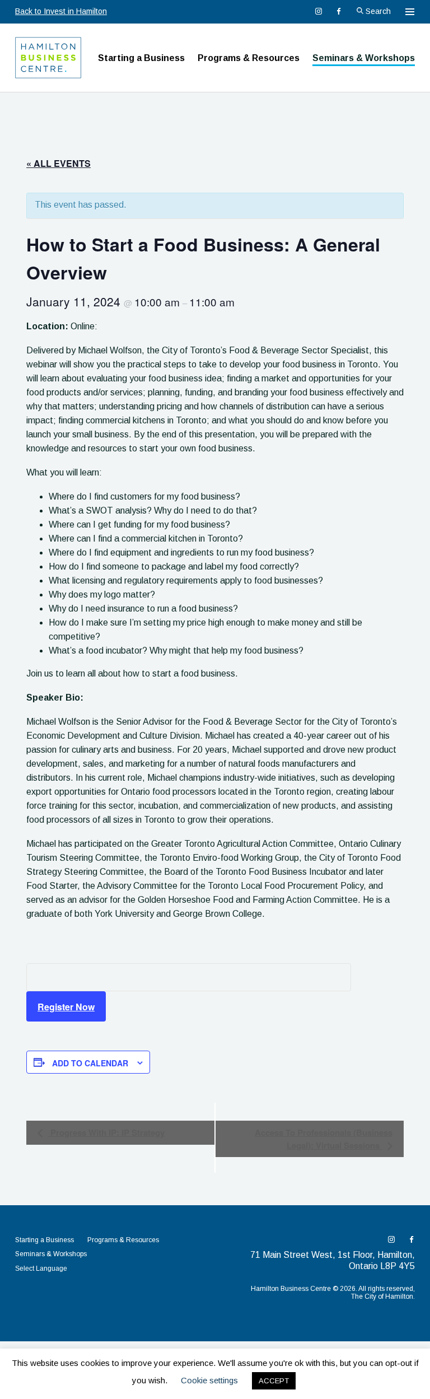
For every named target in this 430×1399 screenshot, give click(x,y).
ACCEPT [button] (274, 1381)
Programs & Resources (249, 58)
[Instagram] (318, 11)
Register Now (66, 1006)
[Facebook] (338, 11)
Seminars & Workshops (363, 58)
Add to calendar (90, 1063)
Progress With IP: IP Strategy (106, 1132)
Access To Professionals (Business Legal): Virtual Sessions (323, 1138)
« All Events (58, 163)
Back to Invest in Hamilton (61, 11)
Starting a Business (141, 58)
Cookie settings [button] (209, 1380)
